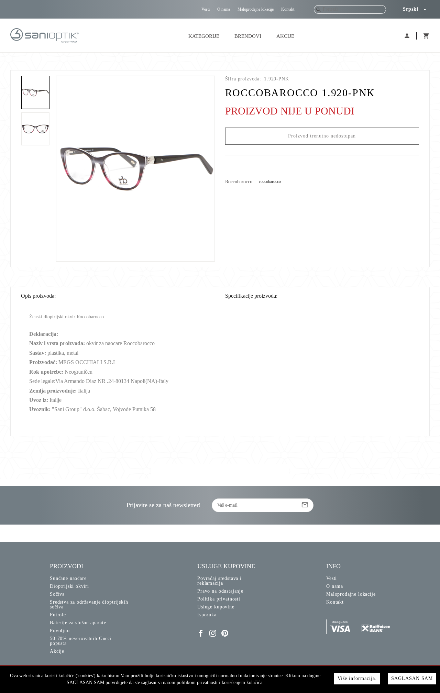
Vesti (205, 9)
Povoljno (60, 630)
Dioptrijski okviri (69, 586)
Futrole (58, 614)
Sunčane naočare (68, 578)
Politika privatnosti (218, 599)
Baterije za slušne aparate (78, 622)
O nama (223, 9)
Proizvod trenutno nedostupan (322, 136)
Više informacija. (357, 678)
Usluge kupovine (215, 606)
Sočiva (57, 594)
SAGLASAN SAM (412, 678)
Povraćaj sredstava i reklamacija (219, 581)
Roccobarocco (238, 181)
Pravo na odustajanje (220, 591)
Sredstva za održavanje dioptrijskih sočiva (89, 604)
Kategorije (203, 36)
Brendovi (247, 36)
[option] (135, 168)
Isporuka (207, 614)
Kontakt (287, 9)
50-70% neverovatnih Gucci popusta (81, 641)
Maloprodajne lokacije (256, 9)
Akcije (285, 36)
